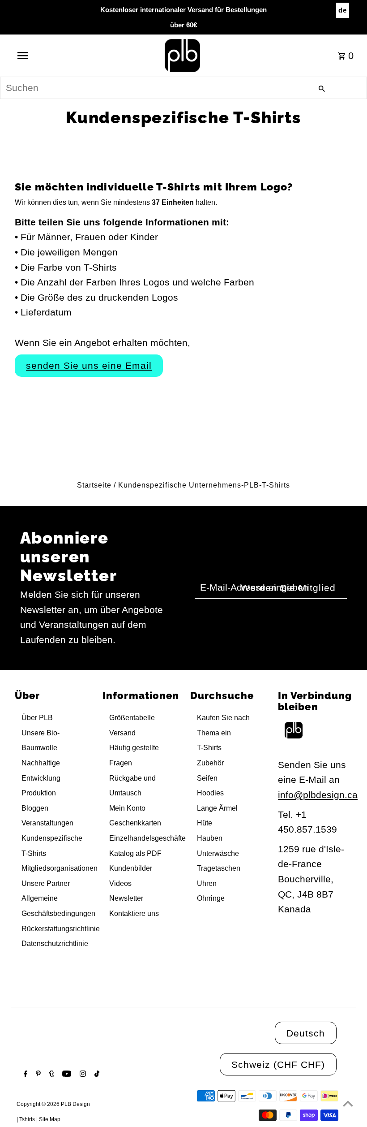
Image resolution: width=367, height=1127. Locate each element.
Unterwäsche (218, 853)
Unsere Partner (45, 883)
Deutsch (305, 1033)
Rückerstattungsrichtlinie (60, 929)
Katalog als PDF (135, 853)
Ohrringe (211, 898)
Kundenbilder (130, 868)
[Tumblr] (50, 1075)
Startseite (94, 485)
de (342, 10)
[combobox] (183, 88)
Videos (120, 883)
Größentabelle (132, 717)
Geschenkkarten (135, 823)
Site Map (49, 1119)
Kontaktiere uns (134, 913)
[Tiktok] (95, 1075)
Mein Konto (127, 808)
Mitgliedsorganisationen (59, 868)
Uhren (207, 883)
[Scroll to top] (348, 1103)
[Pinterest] (37, 1075)
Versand (122, 733)
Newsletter (126, 898)
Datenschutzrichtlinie (54, 943)
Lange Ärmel (217, 808)
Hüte (204, 823)
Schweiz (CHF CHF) (278, 1064)
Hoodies (210, 793)
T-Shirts (209, 747)
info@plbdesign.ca (318, 795)
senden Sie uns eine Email (89, 365)
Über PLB (37, 717)
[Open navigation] (41, 55)
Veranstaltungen (47, 823)
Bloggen (34, 808)
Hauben (209, 838)
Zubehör (210, 763)
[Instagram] (81, 1075)
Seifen (207, 778)
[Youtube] (65, 1075)
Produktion (38, 793)
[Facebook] (24, 1075)
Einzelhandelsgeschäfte (147, 838)
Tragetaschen (218, 868)
